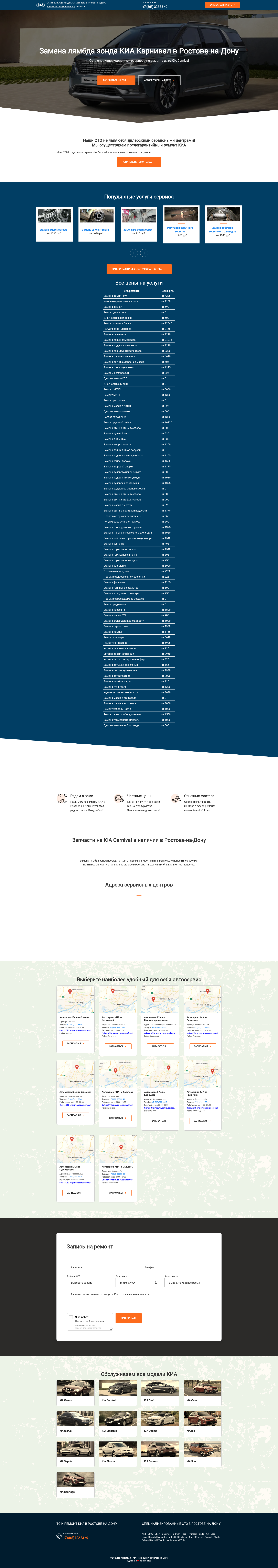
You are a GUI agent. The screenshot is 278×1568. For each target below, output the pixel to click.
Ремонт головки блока (117, 323)
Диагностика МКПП (116, 383)
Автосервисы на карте (157, 80)
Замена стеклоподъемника (120, 670)
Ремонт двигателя (115, 312)
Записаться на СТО (221, 5)
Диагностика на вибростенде (121, 725)
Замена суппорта (114, 543)
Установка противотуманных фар (124, 659)
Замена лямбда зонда (117, 681)
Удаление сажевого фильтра (121, 692)
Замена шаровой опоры (118, 466)
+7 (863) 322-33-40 (154, 6)
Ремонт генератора (115, 642)
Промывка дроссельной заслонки (124, 576)
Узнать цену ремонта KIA (137, 162)
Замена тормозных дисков (120, 549)
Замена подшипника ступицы (122, 477)
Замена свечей (113, 306)
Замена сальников (115, 334)
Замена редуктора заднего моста (124, 488)
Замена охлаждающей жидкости (124, 620)
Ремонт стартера (114, 637)
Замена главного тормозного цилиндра (128, 532)
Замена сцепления (115, 565)
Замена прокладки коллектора (123, 350)
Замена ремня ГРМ (115, 295)
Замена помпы (113, 631)
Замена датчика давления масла (124, 361)
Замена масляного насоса (120, 356)
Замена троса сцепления (119, 367)
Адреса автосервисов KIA (60, 6)
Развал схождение (115, 416)
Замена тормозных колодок (121, 560)
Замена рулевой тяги (116, 433)
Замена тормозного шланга (121, 554)
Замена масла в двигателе (120, 697)
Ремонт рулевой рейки (117, 422)
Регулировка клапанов (117, 328)
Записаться (74, 1043)
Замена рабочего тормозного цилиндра (128, 538)
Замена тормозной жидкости (121, 719)
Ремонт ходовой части (117, 708)
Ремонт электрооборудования (122, 714)
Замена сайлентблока (95, 229)
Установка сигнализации (119, 653)
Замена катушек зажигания (121, 664)
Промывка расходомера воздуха (124, 598)
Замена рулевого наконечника (122, 472)
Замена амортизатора (53, 229)
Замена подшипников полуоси (122, 449)
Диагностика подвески (118, 317)
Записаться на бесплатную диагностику (137, 269)
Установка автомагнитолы (120, 648)
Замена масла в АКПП (117, 405)
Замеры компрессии (116, 372)
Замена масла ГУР (115, 615)
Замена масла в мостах (137, 229)
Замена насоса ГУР (115, 609)
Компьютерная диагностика (121, 301)
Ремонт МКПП (112, 394)
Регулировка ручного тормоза (122, 521)
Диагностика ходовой (117, 411)
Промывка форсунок (116, 571)
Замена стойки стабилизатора (122, 427)
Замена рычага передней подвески (125, 510)
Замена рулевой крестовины (121, 483)
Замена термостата (116, 626)
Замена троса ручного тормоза (123, 527)
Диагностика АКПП (115, 378)
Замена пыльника (115, 438)
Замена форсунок (114, 582)
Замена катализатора (117, 675)
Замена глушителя (115, 686)
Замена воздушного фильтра (121, 593)
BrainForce (146, 1561)
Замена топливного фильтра (121, 587)
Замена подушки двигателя (120, 345)
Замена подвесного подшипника (123, 455)
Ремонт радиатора (115, 604)
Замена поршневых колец (120, 339)
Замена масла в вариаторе (120, 703)
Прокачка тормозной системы (122, 516)
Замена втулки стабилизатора (122, 499)
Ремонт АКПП (112, 389)
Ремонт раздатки (114, 400)
